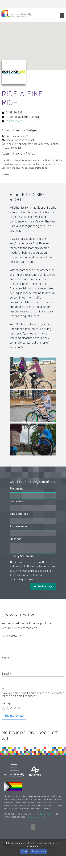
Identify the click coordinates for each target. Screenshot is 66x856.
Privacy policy (39, 851)
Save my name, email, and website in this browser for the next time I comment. (33, 695)
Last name (16, 501)
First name (16, 489)
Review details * (12, 636)
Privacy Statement (22, 556)
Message (15, 539)
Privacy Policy (46, 814)
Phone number (19, 527)
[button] (62, 4)
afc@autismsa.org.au (35, 817)
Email (6, 674)
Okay (24, 851)
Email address (19, 514)
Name (6, 658)
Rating (6, 703)
